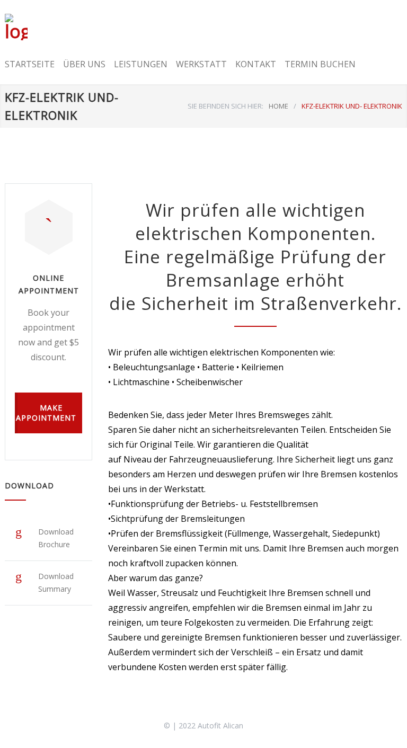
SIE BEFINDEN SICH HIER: (225, 106)
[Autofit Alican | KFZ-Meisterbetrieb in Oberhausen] (27, 27)
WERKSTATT (201, 64)
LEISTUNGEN (140, 64)
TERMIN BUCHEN (320, 64)
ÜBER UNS (84, 64)
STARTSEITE (30, 64)
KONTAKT (255, 64)
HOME (278, 106)
